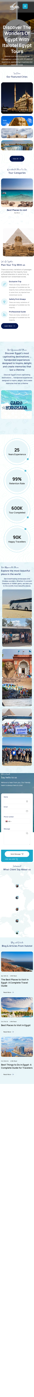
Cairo (5, 108)
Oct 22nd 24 (5, 1061)
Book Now (24, 110)
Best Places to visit (17, 209)
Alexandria (7, 133)
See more (17, 213)
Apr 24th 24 (4, 976)
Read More (7, 992)
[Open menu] (25, 6)
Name (6, 797)
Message (7, 829)
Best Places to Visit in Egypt (16, 1025)
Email (6, 807)
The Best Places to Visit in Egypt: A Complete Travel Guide (15, 982)
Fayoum (6, 145)
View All (15, 159)
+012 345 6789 (10, 859)
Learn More (8, 326)
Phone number (9, 817)
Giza (5, 120)
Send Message (16, 854)
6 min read (13, 976)
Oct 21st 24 (4, 1021)
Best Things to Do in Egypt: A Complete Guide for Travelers (17, 1066)
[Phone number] (17, 859)
